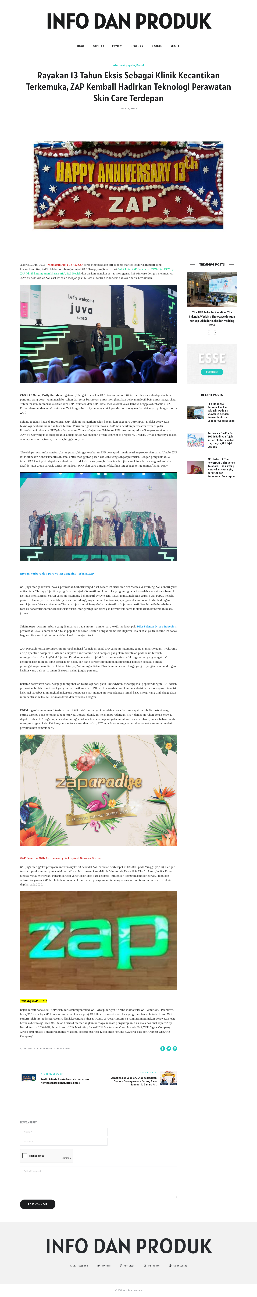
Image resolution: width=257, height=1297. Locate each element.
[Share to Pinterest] (175, 1048)
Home (81, 46)
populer (98, 46)
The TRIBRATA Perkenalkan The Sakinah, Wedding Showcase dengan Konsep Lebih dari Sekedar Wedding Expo (212, 318)
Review (117, 46)
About (175, 46)
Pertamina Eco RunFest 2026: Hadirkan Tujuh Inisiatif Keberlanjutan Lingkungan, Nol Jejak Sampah (221, 440)
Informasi (137, 46)
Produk (157, 46)
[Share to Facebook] (162, 1048)
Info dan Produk (128, 20)
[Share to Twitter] (168, 1048)
